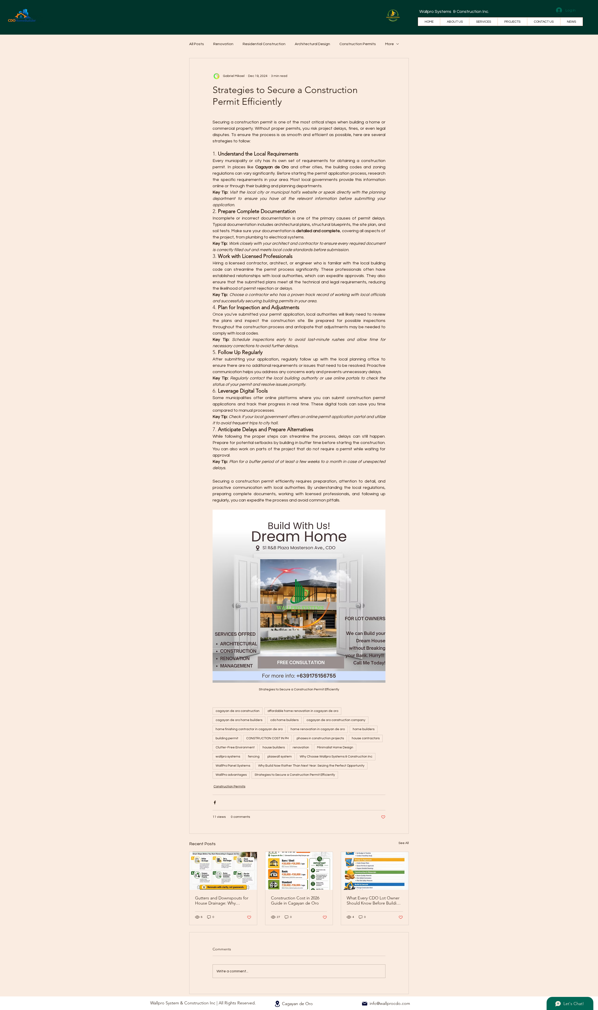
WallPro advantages (231, 774)
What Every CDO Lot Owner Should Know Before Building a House (374, 900)
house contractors (366, 738)
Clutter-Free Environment (235, 747)
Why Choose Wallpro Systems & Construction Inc (336, 756)
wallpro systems (228, 756)
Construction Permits (357, 44)
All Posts (196, 44)
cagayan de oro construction (238, 711)
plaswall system (279, 756)
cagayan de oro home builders (239, 720)
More (389, 44)
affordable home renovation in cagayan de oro (302, 711)
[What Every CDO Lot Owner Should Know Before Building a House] (375, 871)
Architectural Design (312, 44)
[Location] (277, 1003)
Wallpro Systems (435, 11)
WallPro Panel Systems (233, 765)
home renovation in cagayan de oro (318, 729)
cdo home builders (284, 720)
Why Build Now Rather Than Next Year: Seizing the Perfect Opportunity (311, 765)
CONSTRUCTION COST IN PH (267, 738)
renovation (301, 747)
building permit (227, 738)
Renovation (223, 44)
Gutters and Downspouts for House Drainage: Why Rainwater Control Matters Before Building (221, 900)
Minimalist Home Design (335, 747)
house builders (274, 747)
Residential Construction (264, 44)
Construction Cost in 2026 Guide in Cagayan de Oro (295, 900)
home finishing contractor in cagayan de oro (249, 729)
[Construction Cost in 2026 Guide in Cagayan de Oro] (299, 871)
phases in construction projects (320, 738)
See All (404, 843)
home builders (363, 729)
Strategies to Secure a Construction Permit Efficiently (295, 774)
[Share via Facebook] (215, 802)
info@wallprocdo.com (390, 1003)
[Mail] (365, 1004)
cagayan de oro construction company (335, 720)
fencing (254, 756)
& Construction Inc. (470, 11)
